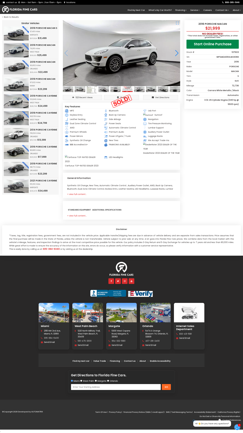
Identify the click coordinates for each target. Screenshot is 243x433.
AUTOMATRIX (37, 411)
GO (166, 387)
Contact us (130, 361)
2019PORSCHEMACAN (42, 45)
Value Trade (99, 361)
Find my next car (136, 10)
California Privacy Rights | (229, 412)
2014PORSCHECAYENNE (43, 129)
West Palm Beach (86, 326)
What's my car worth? (160, 10)
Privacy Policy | (115, 412)
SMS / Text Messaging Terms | (179, 412)
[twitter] (118, 281)
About (236, 10)
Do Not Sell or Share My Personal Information (220, 416)
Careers (207, 10)
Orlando (147, 326)
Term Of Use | (101, 412)
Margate (114, 326)
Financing (180, 10)
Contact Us (221, 10)
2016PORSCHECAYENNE (43, 146)
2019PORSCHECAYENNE (43, 95)
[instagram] (125, 281)
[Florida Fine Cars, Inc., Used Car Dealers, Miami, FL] (108, 294)
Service (194, 10)
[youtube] (132, 281)
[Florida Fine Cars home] (121, 270)
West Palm (88, 380)
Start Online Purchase (212, 44)
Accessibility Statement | (205, 412)
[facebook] (111, 281)
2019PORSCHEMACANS (43, 28)
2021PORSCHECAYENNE (43, 180)
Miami (45, 326)
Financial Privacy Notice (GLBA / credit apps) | (144, 412)
